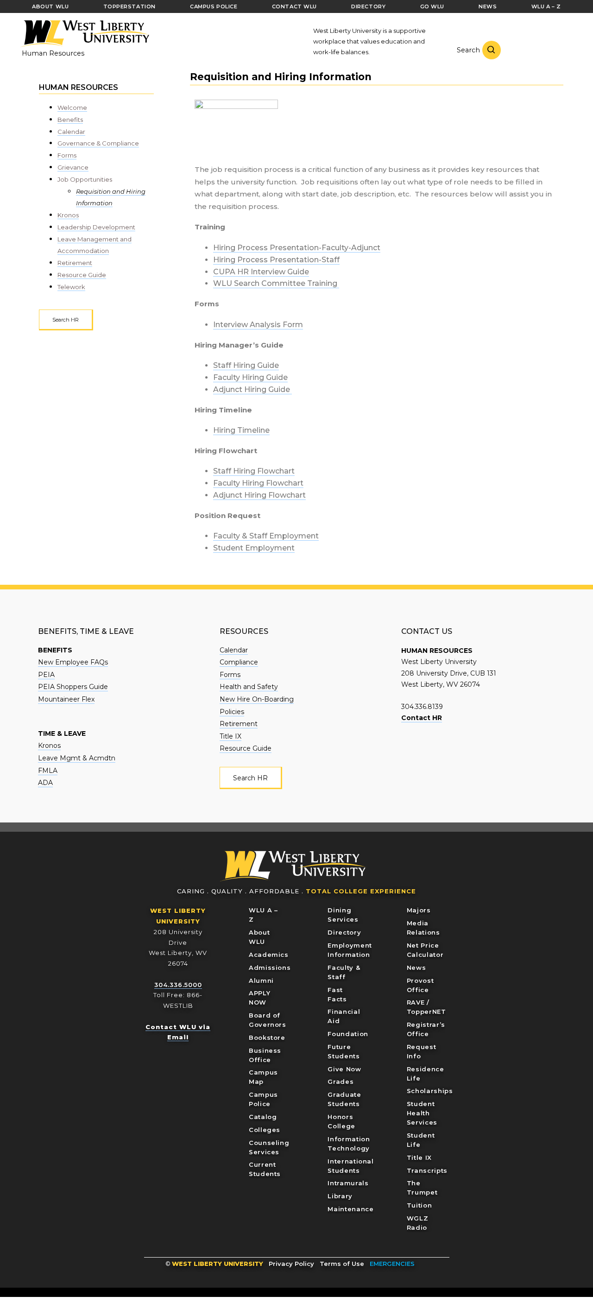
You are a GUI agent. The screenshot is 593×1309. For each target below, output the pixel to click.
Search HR (65, 319)
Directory (344, 932)
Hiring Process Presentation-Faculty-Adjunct (296, 247)
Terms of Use (342, 1263)
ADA (45, 782)
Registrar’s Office (426, 1029)
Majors (419, 910)
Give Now (344, 1069)
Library (340, 1196)
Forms (66, 155)
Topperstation (129, 6)
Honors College (341, 1121)
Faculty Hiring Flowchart (258, 483)
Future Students (344, 1051)
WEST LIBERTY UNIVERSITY (217, 1263)
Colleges (264, 1129)
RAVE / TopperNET (426, 1007)
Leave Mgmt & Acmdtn (76, 758)
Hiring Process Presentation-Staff (276, 259)
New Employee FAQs (73, 662)
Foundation (348, 1033)
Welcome (72, 107)
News (416, 967)
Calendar (71, 131)
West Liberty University (84, 34)
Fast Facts (337, 994)
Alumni (261, 980)
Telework (71, 287)
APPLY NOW (259, 997)
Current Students (265, 1169)
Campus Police (263, 1099)
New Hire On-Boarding (257, 699)
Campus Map (263, 1077)
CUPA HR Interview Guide (261, 271)
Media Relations (423, 927)
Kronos (68, 215)
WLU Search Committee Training (276, 283)
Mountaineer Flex (66, 699)
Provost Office (420, 985)
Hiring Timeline (241, 430)
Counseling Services (269, 1147)
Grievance (72, 167)
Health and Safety (249, 687)
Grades (340, 1081)
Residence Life (425, 1073)
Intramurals (348, 1183)
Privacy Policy (291, 1263)
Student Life (421, 1140)
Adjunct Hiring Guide (252, 389)
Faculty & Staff (344, 972)
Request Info (421, 1051)
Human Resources (53, 53)
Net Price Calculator (425, 950)
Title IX (230, 736)
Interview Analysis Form (258, 324)
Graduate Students (344, 1099)
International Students (350, 1165)
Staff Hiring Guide (246, 365)
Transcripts (427, 1170)
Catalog (263, 1116)
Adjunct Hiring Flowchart (259, 495)
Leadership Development (96, 227)
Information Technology (349, 1143)
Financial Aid (344, 1016)
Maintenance (350, 1209)
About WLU (259, 937)
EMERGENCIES (392, 1263)
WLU (293, 866)
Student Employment (254, 548)
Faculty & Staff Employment (266, 535)
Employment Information (350, 950)
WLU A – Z (263, 914)
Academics (269, 954)
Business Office (265, 1055)
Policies (232, 712)
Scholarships (430, 1090)
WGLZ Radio (418, 1222)
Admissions (270, 967)
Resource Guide (81, 274)
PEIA (46, 674)
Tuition (419, 1205)
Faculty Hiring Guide (250, 377)
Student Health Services (422, 1113)
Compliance (239, 662)
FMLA (47, 770)
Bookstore (267, 1037)
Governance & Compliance (98, 143)
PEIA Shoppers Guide (73, 687)
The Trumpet (422, 1187)
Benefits (70, 119)
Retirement (74, 262)
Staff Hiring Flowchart (254, 471)
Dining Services (343, 914)
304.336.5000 (178, 984)
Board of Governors (267, 1020)
